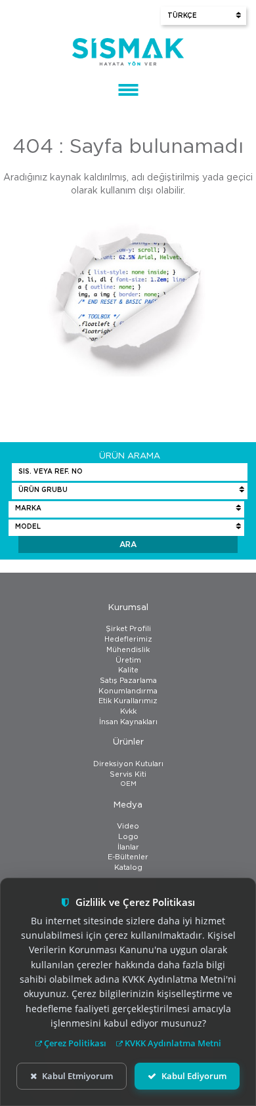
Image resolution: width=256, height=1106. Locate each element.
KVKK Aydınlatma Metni (172, 1043)
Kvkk (128, 711)
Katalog (128, 867)
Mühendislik (128, 649)
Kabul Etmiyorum (77, 1076)
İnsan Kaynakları (128, 722)
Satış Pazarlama (128, 680)
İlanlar (128, 847)
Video (128, 826)
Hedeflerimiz (128, 639)
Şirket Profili (128, 628)
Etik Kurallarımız (128, 701)
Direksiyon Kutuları (128, 764)
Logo (128, 836)
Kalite (128, 670)
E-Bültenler (128, 857)
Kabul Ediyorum (193, 1076)
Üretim (128, 660)
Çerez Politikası (74, 1043)
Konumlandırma (128, 691)
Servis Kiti (128, 774)
